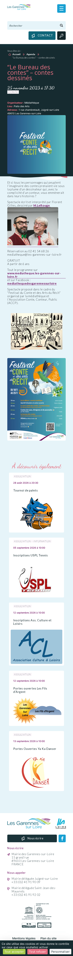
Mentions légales (23, 938)
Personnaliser (60, 951)
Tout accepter (14, 951)
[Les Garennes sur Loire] (19, 6)
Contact (45, 35)
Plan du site (48, 938)
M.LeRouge (42, 205)
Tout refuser (37, 951)
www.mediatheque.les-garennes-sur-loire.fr (34, 275)
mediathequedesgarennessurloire (32, 283)
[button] (61, 8)
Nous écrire (35, 838)
